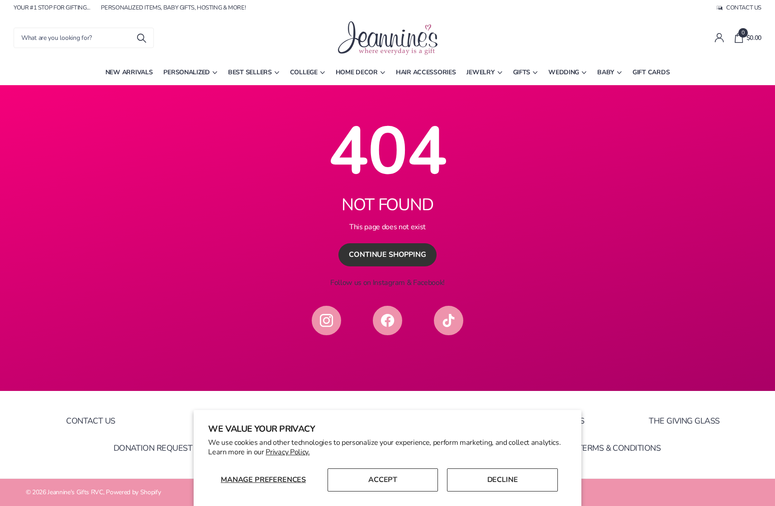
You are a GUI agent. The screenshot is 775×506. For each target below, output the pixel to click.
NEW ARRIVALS (129, 72)
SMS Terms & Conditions (610, 448)
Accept (382, 480)
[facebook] (387, 320)
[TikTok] (448, 320)
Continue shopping (387, 255)
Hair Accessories (426, 72)
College (304, 72)
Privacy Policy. (287, 452)
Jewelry (480, 72)
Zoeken (141, 38)
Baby (605, 72)
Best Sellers (250, 72)
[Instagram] (326, 320)
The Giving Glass (684, 420)
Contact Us (90, 420)
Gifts (522, 72)
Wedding (563, 72)
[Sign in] (719, 38)
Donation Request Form (165, 448)
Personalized (186, 72)
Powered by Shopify (133, 492)
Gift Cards (651, 72)
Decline (502, 480)
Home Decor (357, 72)
